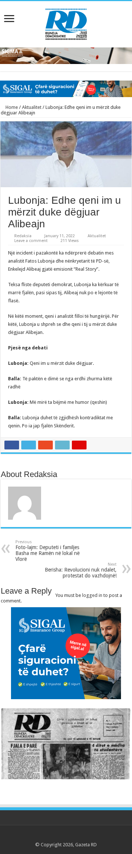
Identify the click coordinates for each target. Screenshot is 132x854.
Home (11, 107)
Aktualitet (31, 107)
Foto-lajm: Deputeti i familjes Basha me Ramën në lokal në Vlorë (47, 551)
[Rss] (45, 836)
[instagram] (86, 836)
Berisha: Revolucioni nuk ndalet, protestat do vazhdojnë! (81, 570)
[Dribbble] (73, 836)
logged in (92, 595)
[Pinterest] (66, 836)
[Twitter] (59, 836)
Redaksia (23, 236)
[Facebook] (52, 836)
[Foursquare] (79, 836)
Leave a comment (31, 240)
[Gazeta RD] (66, 23)
